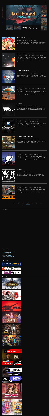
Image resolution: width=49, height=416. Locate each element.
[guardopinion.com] (11, 263)
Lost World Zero (20, 153)
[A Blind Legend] (8, 109)
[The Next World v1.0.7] (8, 93)
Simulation (30, 121)
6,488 (23, 205)
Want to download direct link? (9, 256)
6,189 (14, 203)
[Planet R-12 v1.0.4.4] (8, 192)
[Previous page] (4, 203)
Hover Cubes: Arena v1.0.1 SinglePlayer (25, 136)
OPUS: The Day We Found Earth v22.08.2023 (26, 54)
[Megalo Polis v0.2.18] (8, 43)
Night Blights (19, 169)
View (11, 283)
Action (29, 154)
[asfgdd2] (12, 391)
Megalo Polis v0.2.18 (21, 37)
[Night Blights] (8, 175)
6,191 (23, 203)
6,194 (37, 203)
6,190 (19, 203)
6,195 (41, 203)
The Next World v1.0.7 (21, 87)
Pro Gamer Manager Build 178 (23, 70)
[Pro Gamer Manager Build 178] (8, 76)
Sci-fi (38, 55)
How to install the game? (8, 253)
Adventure (30, 55)
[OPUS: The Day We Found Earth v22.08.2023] (8, 59)
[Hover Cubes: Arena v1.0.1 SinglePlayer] (8, 142)
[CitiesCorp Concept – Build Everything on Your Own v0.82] (8, 126)
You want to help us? (7, 252)
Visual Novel (43, 55)
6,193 (32, 203)
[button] (46, 2)
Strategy (42, 88)
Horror (29, 171)
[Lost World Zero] (8, 159)
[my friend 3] (11, 268)
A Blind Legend (20, 103)
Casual (35, 88)
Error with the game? (7, 255)
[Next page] (26, 205)
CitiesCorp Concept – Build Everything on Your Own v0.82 (29, 120)
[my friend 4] (11, 272)
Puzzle (35, 55)
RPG (42, 154)
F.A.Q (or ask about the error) (9, 251)
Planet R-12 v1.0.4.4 (21, 186)
